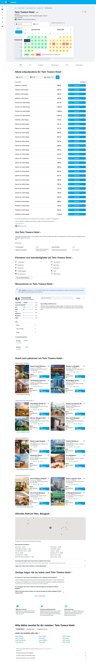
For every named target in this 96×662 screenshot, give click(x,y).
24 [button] (35, 47)
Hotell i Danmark (19, 642)
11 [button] (39, 40)
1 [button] (60, 37)
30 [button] (32, 50)
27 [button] (45, 47)
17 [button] (35, 44)
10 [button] (35, 40)
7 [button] (25, 40)
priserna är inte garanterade (46, 648)
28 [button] (25, 50)
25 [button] (39, 47)
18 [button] (39, 44)
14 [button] (25, 44)
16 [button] (32, 44)
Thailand (20, 8)
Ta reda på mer (54, 218)
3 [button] (35, 37)
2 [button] (32, 37)
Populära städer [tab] (31, 629)
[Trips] (2, 22)
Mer (16, 239)
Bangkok (39, 8)
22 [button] (28, 47)
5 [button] (42, 37)
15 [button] (28, 44)
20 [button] (45, 44)
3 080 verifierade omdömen (29, 19)
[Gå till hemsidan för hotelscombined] (10, 2)
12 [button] (42, 40)
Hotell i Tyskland (66, 636)
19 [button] (42, 44)
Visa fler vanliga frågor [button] (39, 596)
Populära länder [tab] (20, 629)
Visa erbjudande (43, 376)
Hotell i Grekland (43, 640)
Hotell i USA (42, 638)
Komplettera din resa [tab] (42, 629)
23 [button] (32, 47)
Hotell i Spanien (66, 640)
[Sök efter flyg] (2, 6)
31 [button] (67, 50)
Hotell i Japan (65, 638)
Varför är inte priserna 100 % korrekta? (25, 658)
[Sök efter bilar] (2, 12)
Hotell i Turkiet (42, 636)
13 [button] (45, 40)
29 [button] (28, 50)
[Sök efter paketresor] (2, 15)
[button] (2, 2)
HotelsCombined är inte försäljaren (24, 653)
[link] (23, 394)
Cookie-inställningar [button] (19, 223)
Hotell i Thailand (66, 642)
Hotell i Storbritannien (20, 640)
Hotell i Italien (42, 642)
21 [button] (25, 47)
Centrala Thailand (29, 8)
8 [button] (60, 40)
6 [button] (45, 37)
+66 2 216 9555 (18, 17)
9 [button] (32, 40)
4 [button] (70, 37)
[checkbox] (22, 342)
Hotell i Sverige (19, 636)
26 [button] (42, 47)
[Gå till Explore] (2, 18)
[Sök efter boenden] (2, 9)
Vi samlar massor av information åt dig (25, 655)
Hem (15, 8)
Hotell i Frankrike (19, 638)
